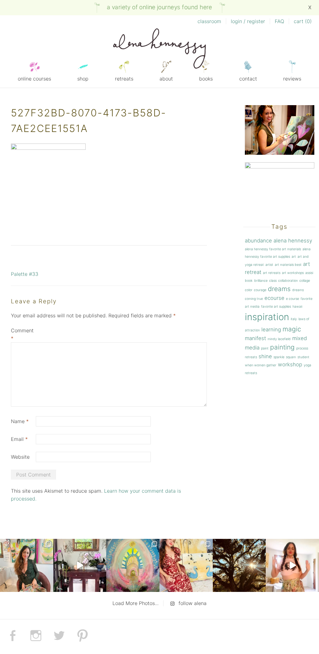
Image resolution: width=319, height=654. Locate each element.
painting (282, 347)
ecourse (274, 298)
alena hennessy (293, 240)
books (206, 79)
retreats (124, 79)
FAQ (279, 21)
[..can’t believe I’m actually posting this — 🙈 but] (292, 565)
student (303, 357)
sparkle (279, 357)
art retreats (271, 273)
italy (294, 319)
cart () (303, 21)
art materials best (288, 265)
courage (260, 290)
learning (271, 329)
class (273, 281)
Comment (22, 334)
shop (82, 79)
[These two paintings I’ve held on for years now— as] (186, 565)
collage (304, 281)
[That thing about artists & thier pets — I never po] (26, 565)
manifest (255, 338)
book (249, 281)
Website (20, 457)
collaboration (288, 281)
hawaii (297, 307)
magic (292, 329)
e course (292, 299)
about (166, 79)
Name (20, 421)
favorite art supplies (276, 307)
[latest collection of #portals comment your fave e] (133, 565)
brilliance (261, 281)
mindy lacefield (279, 339)
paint (265, 348)
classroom (209, 21)
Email (19, 439)
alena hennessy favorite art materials (273, 249)
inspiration (267, 316)
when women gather (260, 365)
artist (269, 265)
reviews (292, 79)
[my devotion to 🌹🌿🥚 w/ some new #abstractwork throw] (239, 565)
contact (248, 79)
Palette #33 (24, 274)
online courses (34, 79)
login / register (248, 21)
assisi (309, 273)
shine (265, 356)
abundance (258, 240)
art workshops (293, 273)
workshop (290, 364)
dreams (279, 289)
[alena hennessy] (159, 49)
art (294, 257)
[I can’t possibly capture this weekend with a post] (80, 565)
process (302, 348)
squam (291, 357)
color (248, 290)
